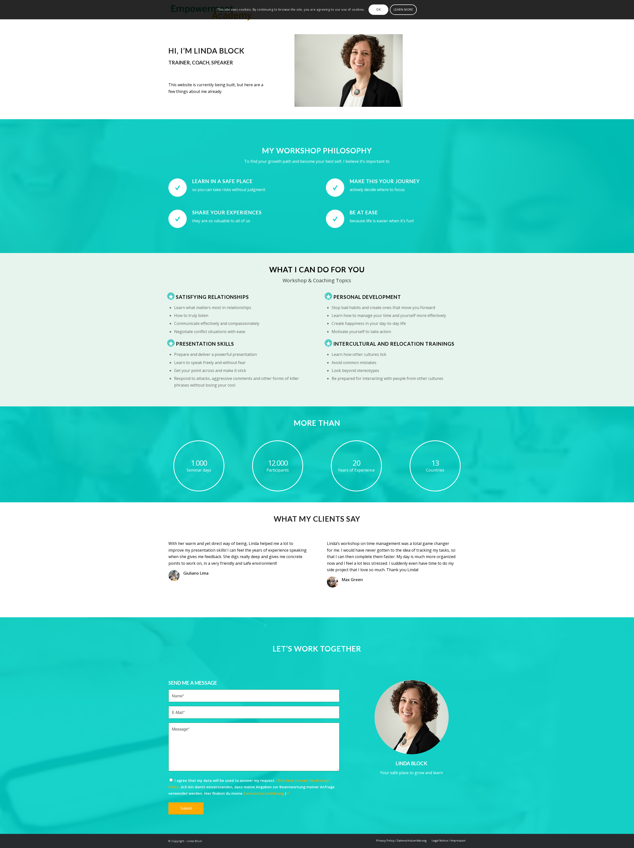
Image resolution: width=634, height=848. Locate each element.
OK (378, 9)
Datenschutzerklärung (263, 793)
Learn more (403, 9)
